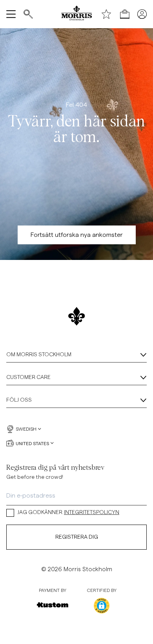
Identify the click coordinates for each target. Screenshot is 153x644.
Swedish (26, 429)
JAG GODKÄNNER (68, 512)
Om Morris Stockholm (38, 354)
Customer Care (28, 377)
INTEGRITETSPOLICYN (91, 512)
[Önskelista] (106, 14)
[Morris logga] (76, 14)
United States (32, 443)
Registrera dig (76, 537)
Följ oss (19, 400)
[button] (101, 605)
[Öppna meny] (11, 14)
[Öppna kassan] (124, 14)
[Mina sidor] (142, 14)
